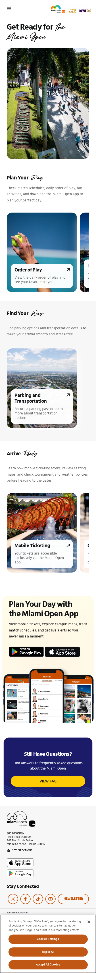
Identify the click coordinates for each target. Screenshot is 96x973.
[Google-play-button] (20, 871)
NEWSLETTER (73, 899)
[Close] (89, 922)
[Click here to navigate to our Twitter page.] (38, 899)
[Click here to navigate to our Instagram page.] (13, 899)
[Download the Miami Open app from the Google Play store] (62, 647)
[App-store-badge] (20, 860)
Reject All (48, 952)
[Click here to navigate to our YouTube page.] (50, 899)
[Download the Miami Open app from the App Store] (26, 647)
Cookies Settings (48, 939)
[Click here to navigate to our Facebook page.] (25, 899)
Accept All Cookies (48, 964)
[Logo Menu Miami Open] (71, 7)
